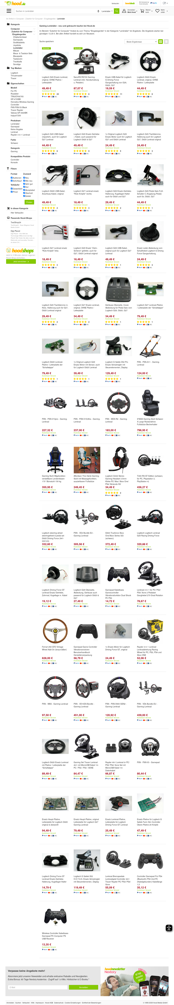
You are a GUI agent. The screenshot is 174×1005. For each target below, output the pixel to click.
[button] (165, 3)
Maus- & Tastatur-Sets (22, 53)
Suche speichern (46, 41)
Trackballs (17, 61)
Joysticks (17, 45)
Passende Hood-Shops (21, 218)
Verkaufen (115, 3)
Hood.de (15, 3)
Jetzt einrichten (20, 261)
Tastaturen (17, 58)
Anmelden (83, 987)
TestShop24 (16, 222)
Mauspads (17, 56)
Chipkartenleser (20, 37)
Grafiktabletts (19, 42)
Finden (29, 202)
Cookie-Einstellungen (73, 1002)
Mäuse (16, 50)
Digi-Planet (15, 231)
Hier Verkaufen (17, 212)
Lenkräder (18, 47)
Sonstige (17, 64)
